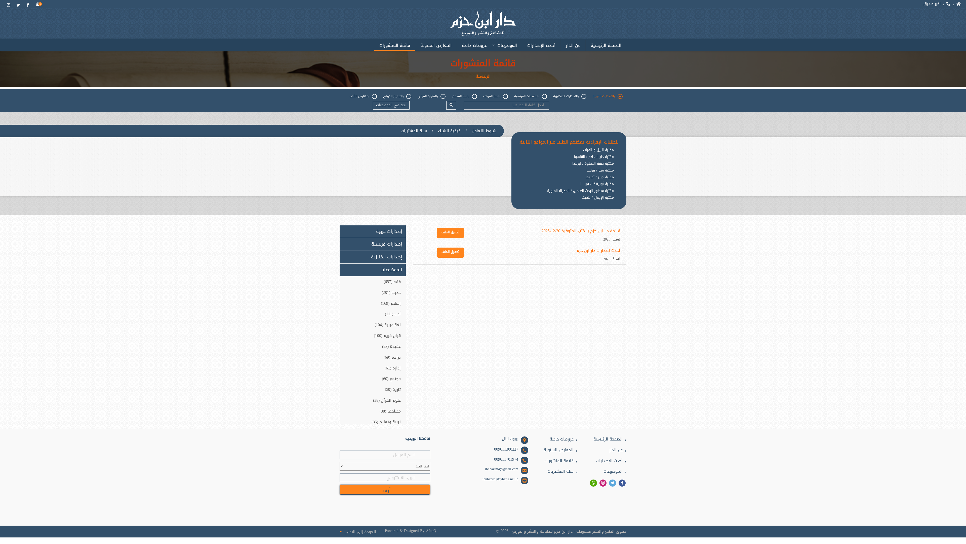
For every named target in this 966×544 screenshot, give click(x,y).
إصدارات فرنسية (386, 244)
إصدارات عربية (389, 231)
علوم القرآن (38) (387, 400)
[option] (568, 202)
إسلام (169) (391, 303)
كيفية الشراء (449, 131)
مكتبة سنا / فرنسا (600, 170)
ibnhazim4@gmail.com (501, 469)
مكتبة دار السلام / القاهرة (594, 157)
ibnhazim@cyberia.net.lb (500, 479)
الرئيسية (483, 76)
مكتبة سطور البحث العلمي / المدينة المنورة (580, 191)
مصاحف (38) (390, 411)
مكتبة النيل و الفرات (598, 150)
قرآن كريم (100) (387, 335)
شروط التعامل (484, 131)
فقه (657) (392, 282)
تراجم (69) (392, 357)
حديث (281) (391, 292)
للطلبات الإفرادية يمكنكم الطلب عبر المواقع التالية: (568, 142)
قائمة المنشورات (394, 45)
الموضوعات (507, 45)
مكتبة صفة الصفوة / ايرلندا (593, 163)
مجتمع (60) (391, 379)
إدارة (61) (393, 368)
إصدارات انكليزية (386, 257)
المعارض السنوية (436, 45)
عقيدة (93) (391, 346)
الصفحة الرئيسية (606, 45)
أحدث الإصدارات (541, 45)
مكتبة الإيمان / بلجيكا (598, 197)
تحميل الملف (450, 232)
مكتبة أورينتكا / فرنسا (597, 184)
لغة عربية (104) (388, 325)
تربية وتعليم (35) (386, 422)
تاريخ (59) (393, 389)
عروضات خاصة (474, 45)
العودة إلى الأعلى (360, 531)
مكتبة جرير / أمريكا (600, 177)
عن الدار (573, 45)
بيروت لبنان (510, 438)
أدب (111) (393, 314)
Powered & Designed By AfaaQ (410, 530)
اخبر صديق (932, 4)
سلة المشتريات (414, 131)
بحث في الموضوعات (391, 105)
